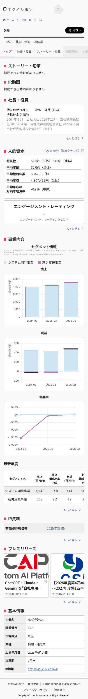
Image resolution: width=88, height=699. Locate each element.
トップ (7, 51)
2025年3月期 (56, 528)
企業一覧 (26, 20)
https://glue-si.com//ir (43, 669)
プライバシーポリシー (36, 690)
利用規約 (33, 684)
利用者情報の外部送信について (61, 684)
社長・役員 (24, 52)
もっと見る (73, 138)
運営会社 (59, 690)
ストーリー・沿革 (48, 52)
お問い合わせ (16, 684)
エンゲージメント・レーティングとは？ (44, 219)
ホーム (10, 20)
